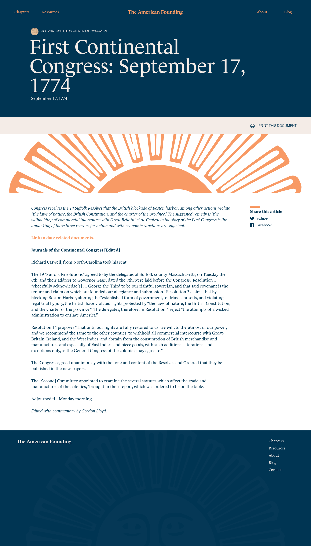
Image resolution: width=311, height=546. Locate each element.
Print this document (277, 125)
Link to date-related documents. (62, 237)
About (262, 11)
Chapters (21, 11)
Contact (275, 469)
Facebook (264, 225)
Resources (50, 11)
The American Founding (155, 11)
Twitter (262, 219)
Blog (288, 11)
